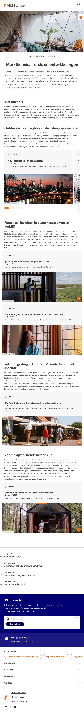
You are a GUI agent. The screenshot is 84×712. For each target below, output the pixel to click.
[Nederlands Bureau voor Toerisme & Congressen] (16, 4)
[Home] (30, 56)
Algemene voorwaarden (18, 693)
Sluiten (74, 3)
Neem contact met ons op (20, 642)
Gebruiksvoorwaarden (17, 697)
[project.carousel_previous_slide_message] (63, 208)
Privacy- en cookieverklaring (19, 701)
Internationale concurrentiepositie (23, 657)
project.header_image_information (81, 17)
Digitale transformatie (56, 657)
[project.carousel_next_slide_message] (74, 208)
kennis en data (50, 56)
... (44, 56)
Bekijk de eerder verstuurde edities (21, 611)
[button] (6, 208)
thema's (39, 56)
